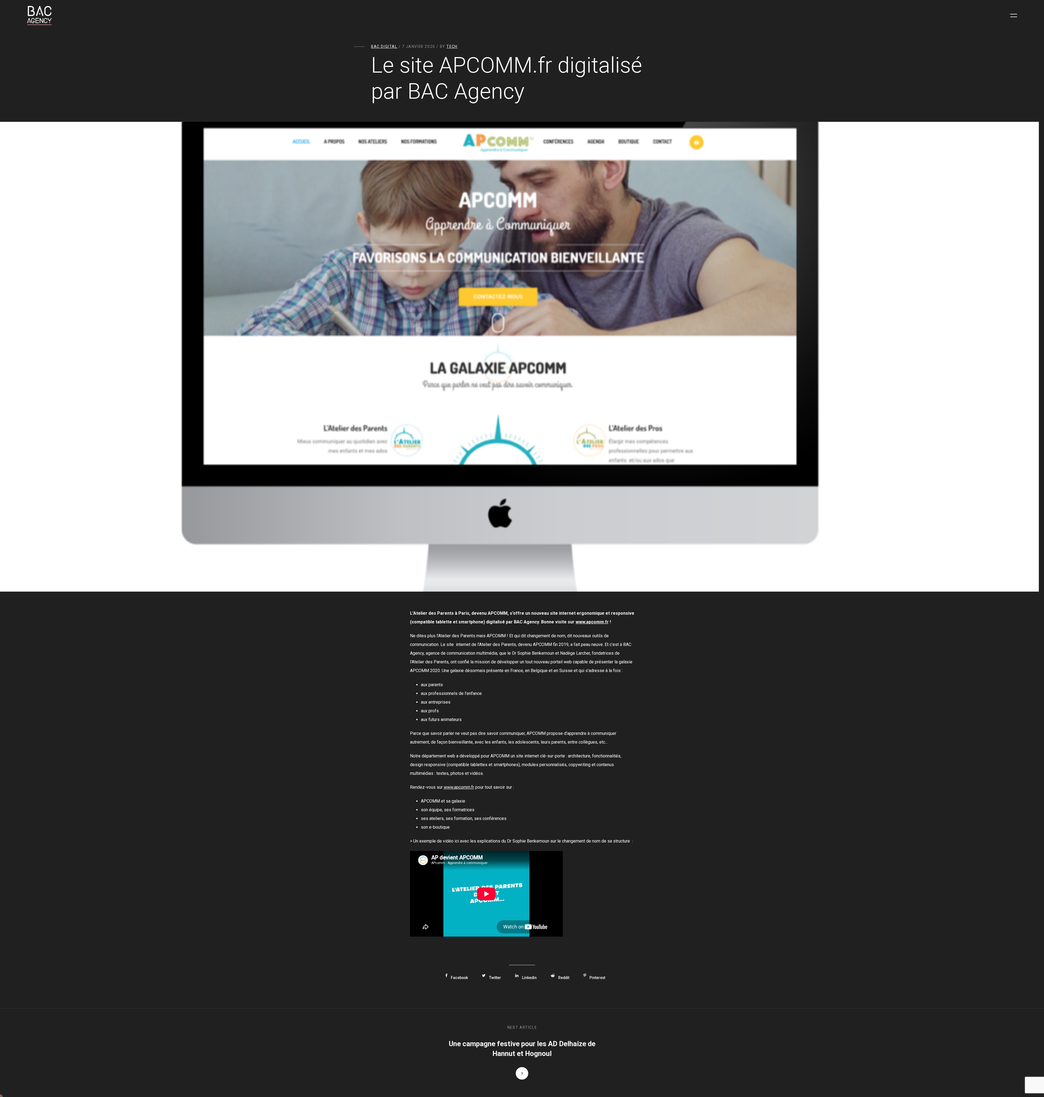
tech (451, 46)
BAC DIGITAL (384, 46)
